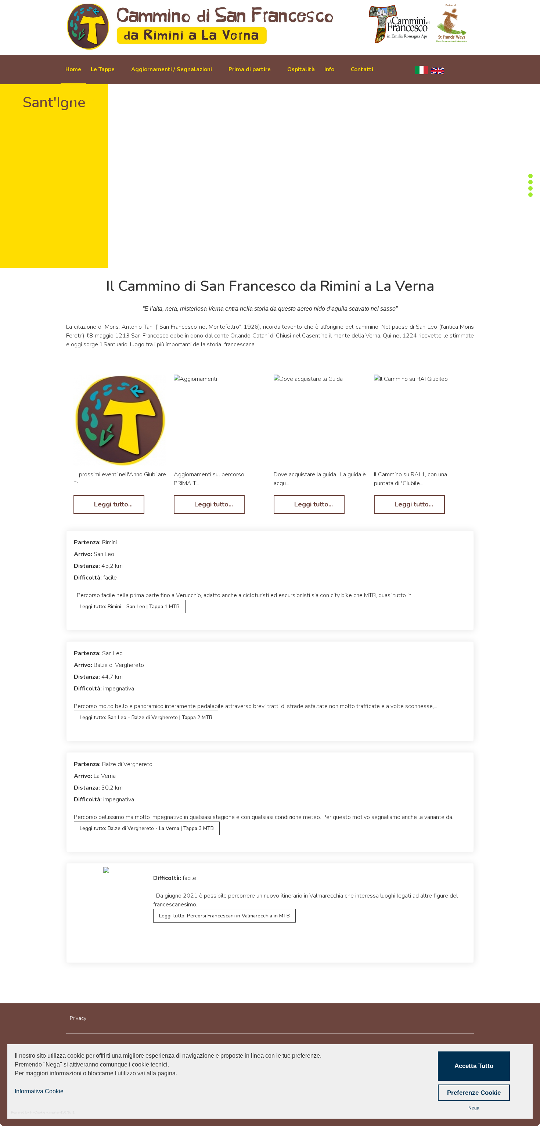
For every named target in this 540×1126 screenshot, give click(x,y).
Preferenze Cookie (474, 1092)
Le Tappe (103, 69)
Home (73, 69)
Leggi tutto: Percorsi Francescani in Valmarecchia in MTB (224, 915)
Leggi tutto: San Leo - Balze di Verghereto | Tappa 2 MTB (146, 717)
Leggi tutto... (112, 504)
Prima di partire (249, 69)
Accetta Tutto (473, 1065)
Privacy (78, 1018)
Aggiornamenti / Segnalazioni (171, 69)
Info (329, 69)
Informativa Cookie (39, 1091)
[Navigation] (466, 69)
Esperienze (80, 98)
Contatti (362, 69)
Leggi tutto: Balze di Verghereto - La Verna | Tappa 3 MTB (147, 828)
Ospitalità (301, 69)
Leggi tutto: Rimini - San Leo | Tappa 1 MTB (130, 606)
